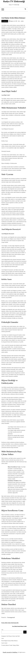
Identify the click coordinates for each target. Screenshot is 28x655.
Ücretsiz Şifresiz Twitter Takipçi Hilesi (10, 645)
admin (22, 21)
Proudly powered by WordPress (10, 652)
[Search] (25, 9)
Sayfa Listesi (4, 643)
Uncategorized (5, 21)
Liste (2, 638)
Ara (2, 629)
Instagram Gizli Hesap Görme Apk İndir (10, 636)
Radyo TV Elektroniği (14, 1)
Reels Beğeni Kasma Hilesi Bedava (9, 640)
